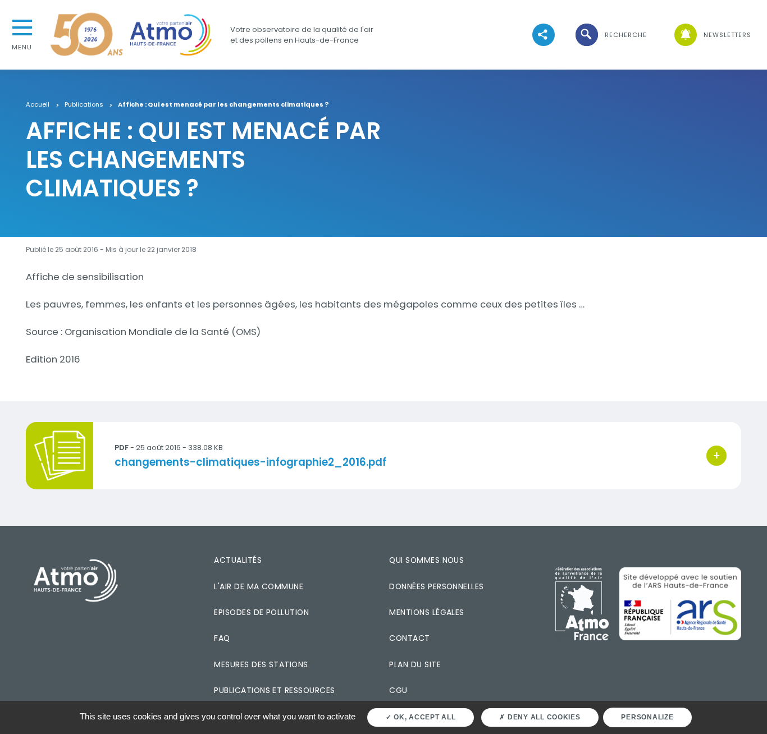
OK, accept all (423, 717)
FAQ (222, 638)
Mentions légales (426, 612)
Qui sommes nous (426, 560)
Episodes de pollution (261, 612)
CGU (398, 690)
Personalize (647, 717)
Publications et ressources (274, 690)
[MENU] (22, 26)
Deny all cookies (543, 717)
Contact (409, 638)
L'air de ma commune (258, 586)
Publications (84, 105)
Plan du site (415, 664)
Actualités (238, 560)
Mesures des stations (261, 664)
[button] (610, 35)
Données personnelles (436, 586)
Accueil (37, 105)
